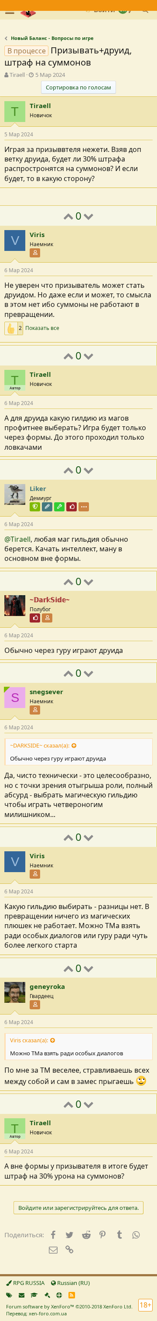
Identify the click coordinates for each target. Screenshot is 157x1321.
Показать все (42, 328)
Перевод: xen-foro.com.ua (36, 1313)
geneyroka (47, 986)
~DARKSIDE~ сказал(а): (39, 745)
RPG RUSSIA (28, 1283)
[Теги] (9, 1295)
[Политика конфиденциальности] (47, 1295)
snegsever (46, 691)
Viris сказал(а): (29, 1040)
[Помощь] (59, 1295)
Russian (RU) (73, 1283)
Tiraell (17, 75)
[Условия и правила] (34, 1295)
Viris (37, 234)
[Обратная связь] (21, 1295)
